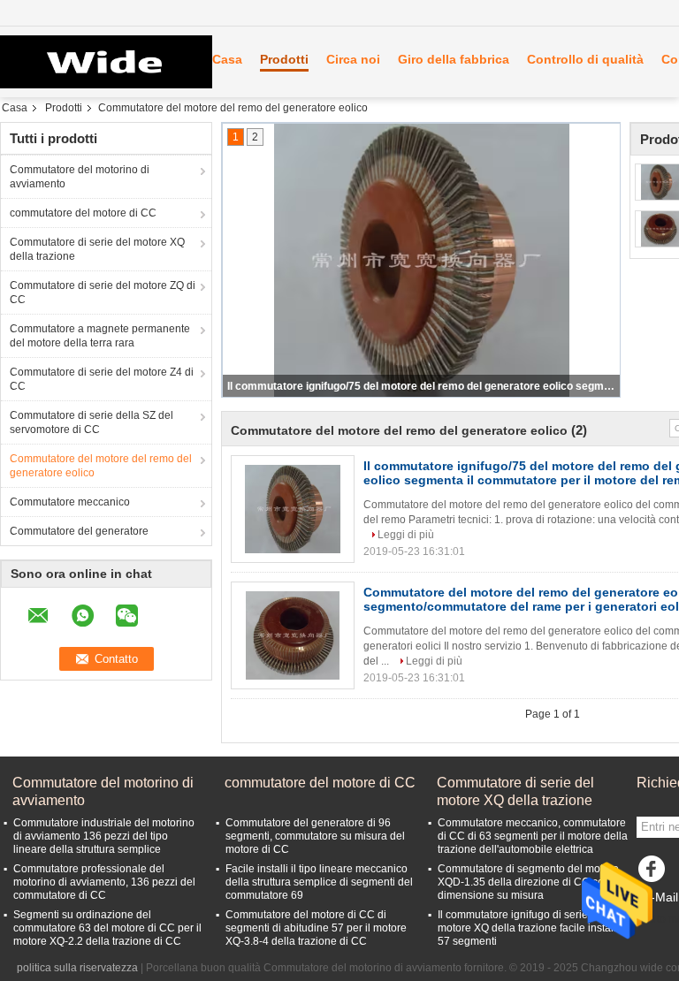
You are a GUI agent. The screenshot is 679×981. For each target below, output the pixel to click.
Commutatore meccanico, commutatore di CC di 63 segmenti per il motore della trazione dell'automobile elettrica (533, 836)
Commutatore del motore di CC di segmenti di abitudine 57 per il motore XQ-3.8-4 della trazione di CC (316, 928)
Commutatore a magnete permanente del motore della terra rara (100, 336)
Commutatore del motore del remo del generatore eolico (101, 465)
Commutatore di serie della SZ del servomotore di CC (91, 422)
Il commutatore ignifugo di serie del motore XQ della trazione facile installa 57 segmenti (530, 928)
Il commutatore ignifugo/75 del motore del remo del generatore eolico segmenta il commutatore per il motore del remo (422, 386)
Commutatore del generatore (79, 531)
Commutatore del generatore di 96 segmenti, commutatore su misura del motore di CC (315, 836)
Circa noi (353, 59)
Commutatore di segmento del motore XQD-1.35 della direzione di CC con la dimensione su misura (530, 882)
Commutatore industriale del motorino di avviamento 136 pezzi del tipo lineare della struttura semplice (104, 836)
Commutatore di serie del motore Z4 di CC (102, 379)
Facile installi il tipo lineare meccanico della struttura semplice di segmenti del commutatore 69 (319, 882)
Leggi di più (406, 535)
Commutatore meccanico (70, 502)
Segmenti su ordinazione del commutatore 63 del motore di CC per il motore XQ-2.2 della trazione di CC (107, 928)
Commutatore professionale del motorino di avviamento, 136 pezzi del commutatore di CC (104, 882)
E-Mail (660, 897)
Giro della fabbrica (453, 59)
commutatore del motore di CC (83, 213)
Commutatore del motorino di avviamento (79, 177)
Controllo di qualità (585, 59)
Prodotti (284, 59)
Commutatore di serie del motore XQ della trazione (97, 249)
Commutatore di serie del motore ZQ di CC (102, 292)
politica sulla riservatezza (77, 968)
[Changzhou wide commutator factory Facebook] (654, 873)
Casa (227, 59)
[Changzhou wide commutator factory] (97, 61)
